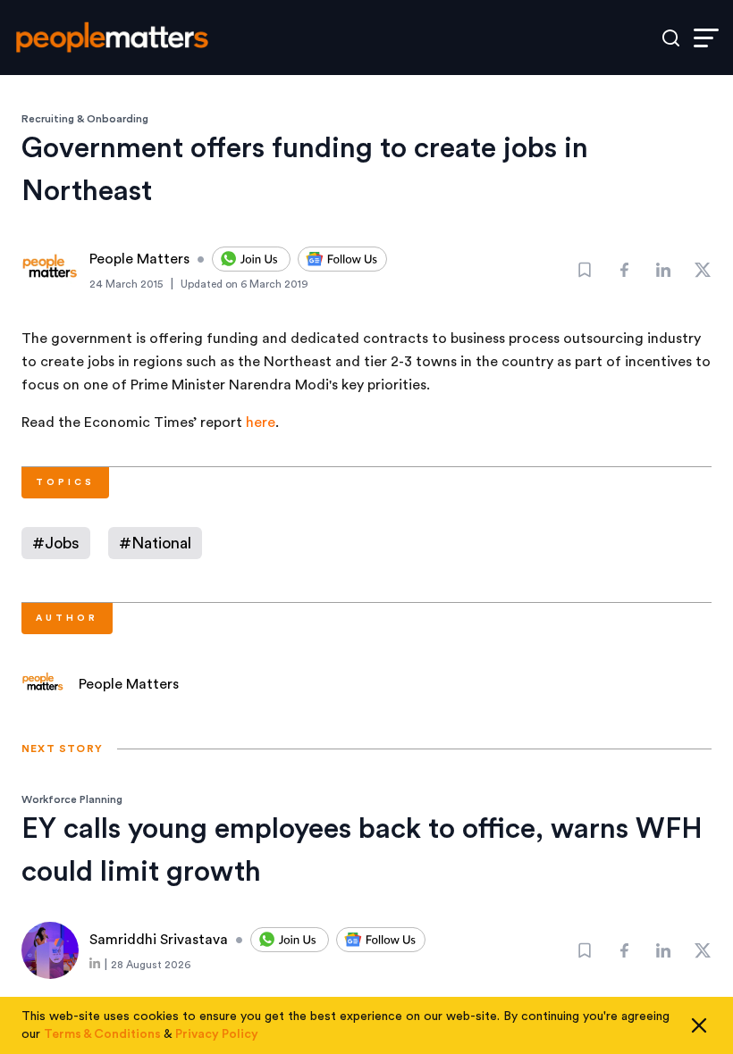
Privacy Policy (216, 1034)
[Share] (624, 270)
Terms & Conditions (102, 1034)
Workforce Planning (71, 799)
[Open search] (670, 37)
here (260, 422)
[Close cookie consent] (699, 1025)
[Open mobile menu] (706, 38)
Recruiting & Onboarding (84, 118)
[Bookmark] (585, 270)
